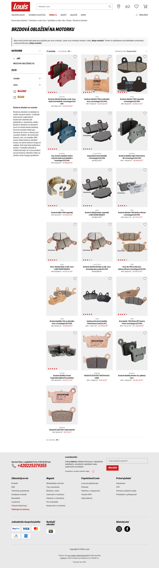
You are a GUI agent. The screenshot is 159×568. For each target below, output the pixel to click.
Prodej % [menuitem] (53, 15)
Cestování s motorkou (55, 494)
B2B (13, 487)
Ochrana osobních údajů (126, 491)
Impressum (120, 483)
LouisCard (15, 502)
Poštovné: (63, 558)
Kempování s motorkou (55, 506)
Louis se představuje (89, 483)
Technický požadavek (20, 491)
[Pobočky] (118, 6)
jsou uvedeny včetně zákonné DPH (78, 555)
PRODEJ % (22, 91)
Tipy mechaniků (52, 487)
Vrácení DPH (86, 494)
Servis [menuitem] (83, 15)
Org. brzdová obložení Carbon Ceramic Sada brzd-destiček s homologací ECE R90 (62, 158)
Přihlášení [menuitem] (143, 15)
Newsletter (15, 498)
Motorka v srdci (52, 491)
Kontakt (14, 483)
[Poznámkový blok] (136, 6)
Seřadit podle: (120, 51)
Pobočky (84, 487)
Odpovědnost (86, 498)
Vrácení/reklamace (19, 506)
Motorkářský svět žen (55, 483)
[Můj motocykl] (127, 6)
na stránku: (62, 51)
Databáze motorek (19, 494)
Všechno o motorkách (55, 498)
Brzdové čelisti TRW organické (62, 212)
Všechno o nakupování (90, 491)
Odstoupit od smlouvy (20, 509)
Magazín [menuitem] (73, 15)
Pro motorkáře (52, 502)
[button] (109, 6)
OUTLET (21, 97)
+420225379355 (31, 465)
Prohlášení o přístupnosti (126, 494)
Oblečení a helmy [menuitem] (18, 15)
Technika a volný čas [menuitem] (37, 15)
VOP (118, 487)
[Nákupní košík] (145, 6)
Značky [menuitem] (63, 15)
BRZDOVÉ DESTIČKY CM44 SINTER (62, 430)
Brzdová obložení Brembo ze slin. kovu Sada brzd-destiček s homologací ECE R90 (62, 101)
